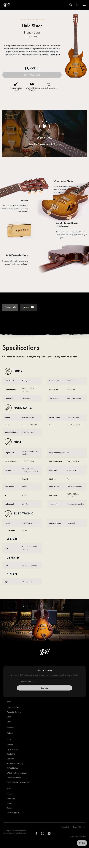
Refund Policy (12, 768)
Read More (55, 54)
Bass (9, 716)
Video (26, 307)
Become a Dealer (14, 777)
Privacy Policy (65, 827)
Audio (8, 307)
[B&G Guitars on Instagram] (42, 834)
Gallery (10, 733)
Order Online (12, 749)
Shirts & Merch (13, 812)
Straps (9, 803)
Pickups (10, 793)
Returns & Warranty (15, 763)
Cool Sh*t (11, 754)
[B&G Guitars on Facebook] (36, 834)
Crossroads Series (32, 19)
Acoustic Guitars (14, 712)
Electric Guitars (13, 707)
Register (10, 758)
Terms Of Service (79, 827)
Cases (9, 808)
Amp (9, 721)
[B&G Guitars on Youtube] (49, 834)
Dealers (10, 744)
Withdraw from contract (16, 772)
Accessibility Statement (78, 836)
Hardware (11, 798)
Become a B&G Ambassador (18, 782)
